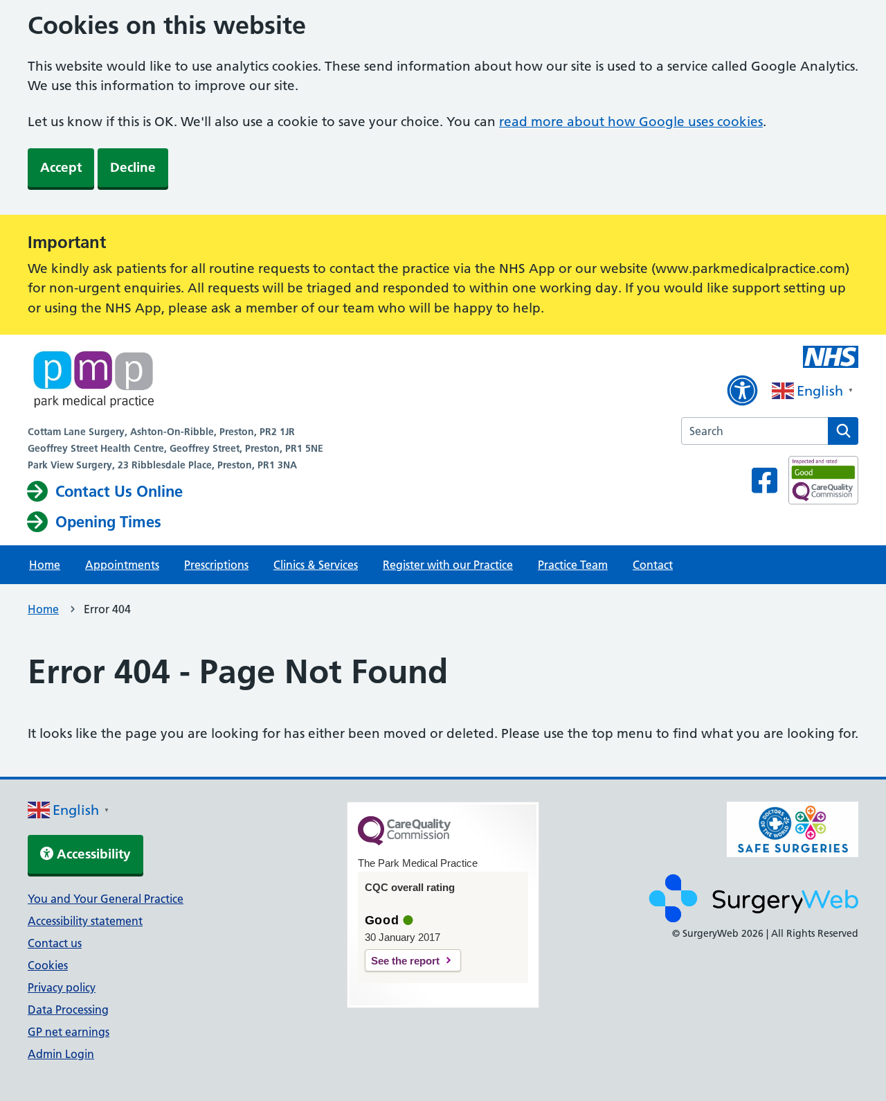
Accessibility (92, 854)
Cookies (48, 965)
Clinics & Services (315, 565)
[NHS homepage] (175, 382)
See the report (405, 961)
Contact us (55, 943)
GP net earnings (68, 1032)
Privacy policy (62, 987)
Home (44, 565)
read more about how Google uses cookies (631, 122)
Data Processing (68, 1009)
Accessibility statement (85, 921)
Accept (61, 167)
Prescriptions (216, 565)
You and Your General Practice (105, 899)
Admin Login (61, 1054)
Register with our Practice (448, 565)
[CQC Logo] (404, 841)
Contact (653, 565)
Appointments (122, 565)
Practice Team (573, 565)
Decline (133, 167)
